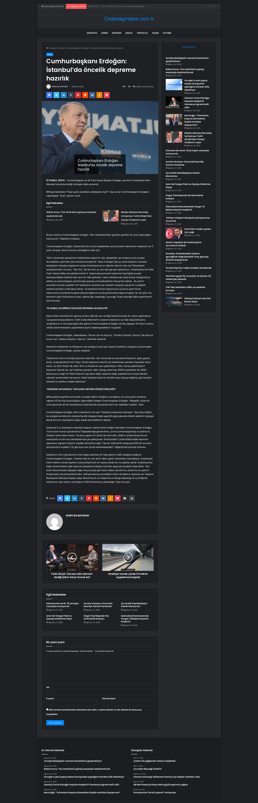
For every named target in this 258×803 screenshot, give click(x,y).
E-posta (50, 698)
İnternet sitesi (108, 698)
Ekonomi (116, 33)
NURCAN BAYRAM (60, 86)
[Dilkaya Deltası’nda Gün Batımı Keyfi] (174, 302)
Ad (48, 687)
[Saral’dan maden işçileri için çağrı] (174, 233)
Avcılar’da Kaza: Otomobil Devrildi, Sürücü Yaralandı (98, 605)
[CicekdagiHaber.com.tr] (129, 18)
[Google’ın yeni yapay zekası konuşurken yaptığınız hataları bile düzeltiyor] (174, 84)
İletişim (167, 33)
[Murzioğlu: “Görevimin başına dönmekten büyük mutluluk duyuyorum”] (174, 119)
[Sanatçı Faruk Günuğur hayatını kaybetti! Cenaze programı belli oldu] (174, 102)
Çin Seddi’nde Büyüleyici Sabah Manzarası (134, 605)
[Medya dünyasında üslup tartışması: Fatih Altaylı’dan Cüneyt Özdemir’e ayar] (110, 215)
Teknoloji (142, 33)
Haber (104, 33)
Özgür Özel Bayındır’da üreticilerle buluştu (96, 617)
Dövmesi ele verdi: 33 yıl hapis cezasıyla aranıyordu (62, 605)
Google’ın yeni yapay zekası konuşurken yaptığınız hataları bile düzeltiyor (122, 6)
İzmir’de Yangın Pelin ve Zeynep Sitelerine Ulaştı (59, 617)
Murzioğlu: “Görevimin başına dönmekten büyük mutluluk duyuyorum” (196, 120)
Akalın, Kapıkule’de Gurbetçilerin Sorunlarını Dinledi (183, 244)
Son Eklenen (188, 46)
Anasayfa (92, 33)
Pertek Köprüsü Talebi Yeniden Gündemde (189, 267)
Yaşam (155, 33)
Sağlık (128, 33)
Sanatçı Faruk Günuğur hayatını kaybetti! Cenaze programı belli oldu (196, 102)
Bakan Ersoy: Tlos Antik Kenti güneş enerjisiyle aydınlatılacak (185, 71)
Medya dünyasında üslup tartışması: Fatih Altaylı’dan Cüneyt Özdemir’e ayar (136, 216)
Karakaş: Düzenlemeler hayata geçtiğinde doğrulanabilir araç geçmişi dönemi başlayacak (187, 256)
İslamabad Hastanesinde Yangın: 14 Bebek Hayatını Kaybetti (135, 618)
